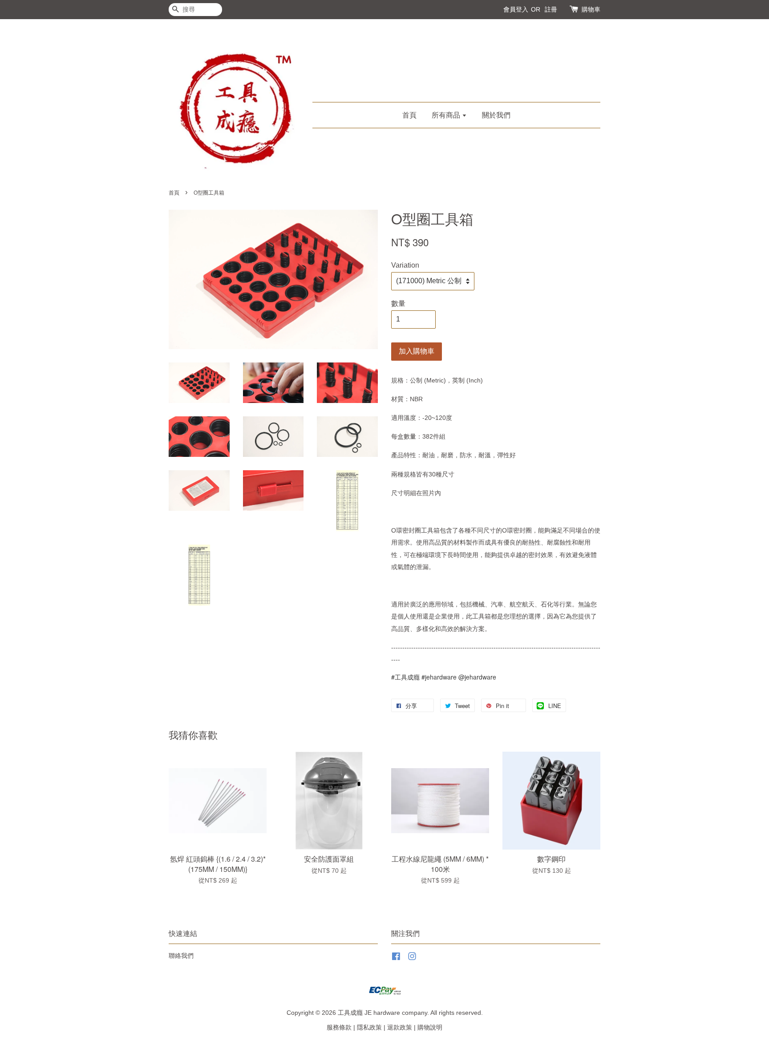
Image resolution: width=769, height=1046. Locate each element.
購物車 (591, 9)
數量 (398, 303)
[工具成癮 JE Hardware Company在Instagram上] (412, 958)
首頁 (409, 115)
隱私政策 (369, 1027)
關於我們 (496, 115)
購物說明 (429, 1027)
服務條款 (339, 1027)
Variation (405, 265)
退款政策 (399, 1027)
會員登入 (515, 9)
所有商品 (447, 115)
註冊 (551, 9)
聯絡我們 (181, 955)
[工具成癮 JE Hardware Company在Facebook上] (396, 958)
